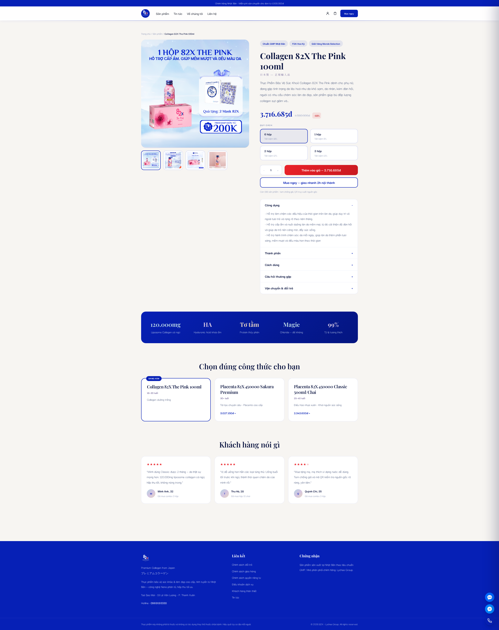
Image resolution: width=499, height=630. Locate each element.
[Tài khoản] (328, 13)
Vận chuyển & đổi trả (309, 288)
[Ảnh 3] (195, 160)
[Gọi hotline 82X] (489, 620)
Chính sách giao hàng (244, 571)
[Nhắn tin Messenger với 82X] (489, 609)
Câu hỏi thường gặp (309, 276)
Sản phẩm (162, 13)
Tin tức (178, 13)
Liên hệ (212, 13)
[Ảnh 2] (173, 160)
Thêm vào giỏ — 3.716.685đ (321, 170)
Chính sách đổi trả (242, 564)
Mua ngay (349, 13)
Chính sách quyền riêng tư (246, 577)
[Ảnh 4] (217, 160)
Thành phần (309, 252)
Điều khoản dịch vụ (242, 584)
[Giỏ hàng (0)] (335, 13)
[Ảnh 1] (151, 160)
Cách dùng (309, 264)
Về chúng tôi (195, 13)
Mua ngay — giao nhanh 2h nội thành (309, 182)
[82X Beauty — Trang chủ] (145, 13)
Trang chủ (145, 33)
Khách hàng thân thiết (244, 591)
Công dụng (309, 204)
